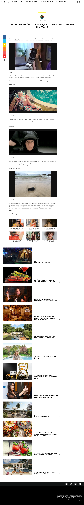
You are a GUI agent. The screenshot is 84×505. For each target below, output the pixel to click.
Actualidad (15, 1)
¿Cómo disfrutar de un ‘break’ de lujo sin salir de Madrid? (45, 415)
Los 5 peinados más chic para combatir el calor (49, 229)
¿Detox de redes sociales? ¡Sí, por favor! (45, 357)
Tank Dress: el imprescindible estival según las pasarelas (33, 241)
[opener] (82, 1)
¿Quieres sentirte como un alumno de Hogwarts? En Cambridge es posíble (45, 337)
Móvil (42, 10)
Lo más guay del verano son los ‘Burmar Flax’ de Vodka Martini (44, 281)
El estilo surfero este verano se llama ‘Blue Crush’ (33, 229)
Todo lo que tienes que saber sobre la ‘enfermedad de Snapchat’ (46, 396)
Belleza (26, 1)
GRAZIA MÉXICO (24, 484)
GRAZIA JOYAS (53, 1)
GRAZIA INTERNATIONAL (33, 484)
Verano (16, 217)
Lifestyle (36, 1)
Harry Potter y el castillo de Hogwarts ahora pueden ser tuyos (45, 300)
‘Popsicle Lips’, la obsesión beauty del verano (17, 241)
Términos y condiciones (8, 484)
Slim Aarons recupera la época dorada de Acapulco (44, 473)
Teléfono (20, 217)
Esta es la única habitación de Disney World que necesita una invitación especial (44, 318)
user (79, 2)
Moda (21, 1)
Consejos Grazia (44, 1)
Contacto (17, 484)
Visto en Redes (62, 1)
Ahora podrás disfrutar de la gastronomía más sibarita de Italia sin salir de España (45, 434)
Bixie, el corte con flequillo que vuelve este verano (49, 241)
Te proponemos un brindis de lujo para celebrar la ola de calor (45, 454)
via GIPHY (11, 72)
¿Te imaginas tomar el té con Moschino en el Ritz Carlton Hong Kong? (45, 376)
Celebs (31, 1)
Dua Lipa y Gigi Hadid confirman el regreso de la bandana (16, 229)
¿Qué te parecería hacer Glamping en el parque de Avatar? (45, 261)
